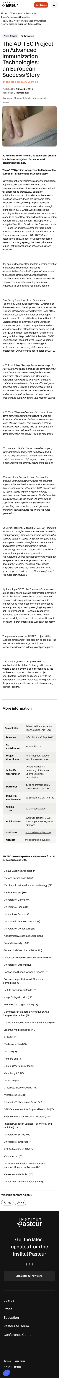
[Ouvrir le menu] (54, 4)
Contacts (7, 1361)
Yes (9, 1202)
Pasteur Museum (16, 1326)
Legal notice (20, 1361)
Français (8, 1366)
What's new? (16, 13)
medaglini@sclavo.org (37, 839)
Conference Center (18, 1335)
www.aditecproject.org (38, 832)
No (22, 1202)
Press (8, 1309)
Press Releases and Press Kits (15, 17)
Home (4, 13)
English (17, 1366)
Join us (9, 1300)
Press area (31, 13)
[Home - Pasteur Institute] (10, 4)
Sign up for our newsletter (29, 1275)
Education (11, 1317)
